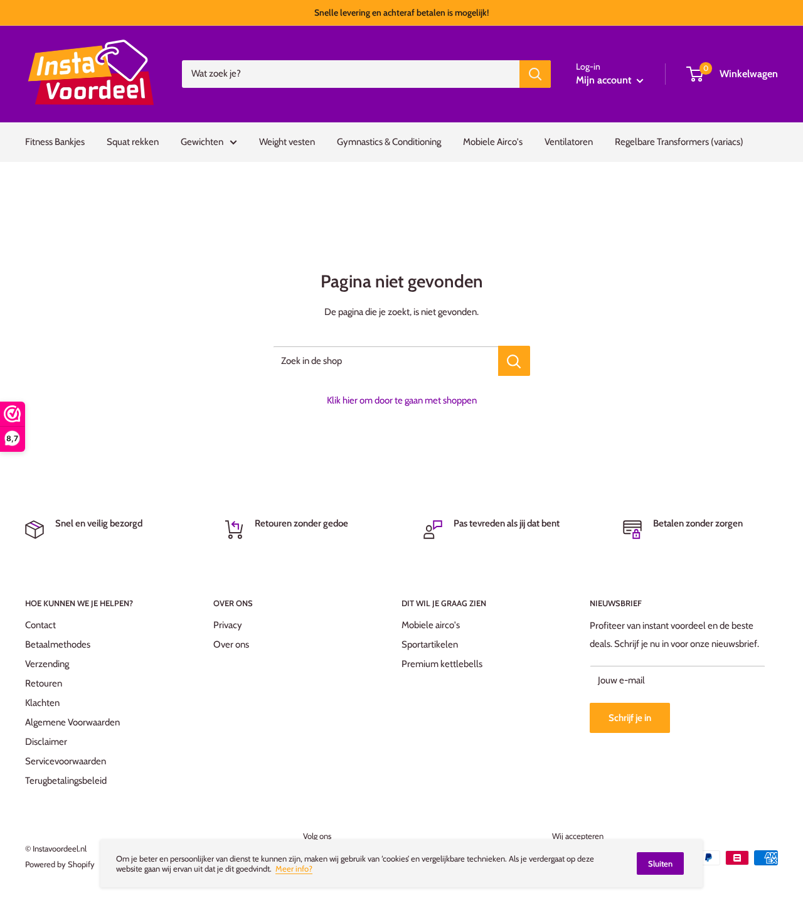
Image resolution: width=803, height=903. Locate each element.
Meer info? (293, 868)
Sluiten (660, 863)
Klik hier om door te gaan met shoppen (402, 400)
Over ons (231, 644)
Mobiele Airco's (493, 141)
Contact (40, 625)
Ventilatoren (569, 141)
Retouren (43, 683)
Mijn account (605, 80)
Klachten (42, 702)
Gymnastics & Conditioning (389, 141)
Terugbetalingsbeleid (66, 780)
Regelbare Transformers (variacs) (679, 141)
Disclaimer (46, 741)
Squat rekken (133, 141)
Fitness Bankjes (55, 141)
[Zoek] (535, 74)
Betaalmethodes (57, 644)
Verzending (47, 664)
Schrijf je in (630, 718)
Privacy (227, 625)
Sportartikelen (430, 644)
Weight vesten (287, 141)
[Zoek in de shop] (514, 361)
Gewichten (202, 141)
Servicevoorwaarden (65, 761)
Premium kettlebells (442, 664)
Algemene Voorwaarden (72, 722)
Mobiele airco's (431, 625)
